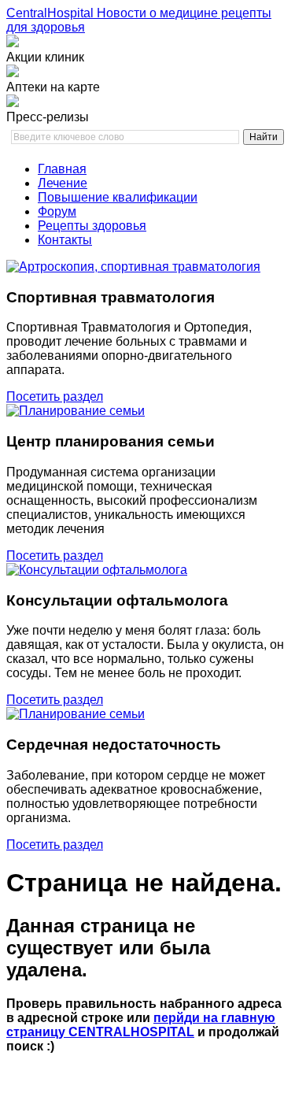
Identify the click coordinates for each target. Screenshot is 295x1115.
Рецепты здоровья (92, 225)
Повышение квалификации (117, 197)
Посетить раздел (54, 396)
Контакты (65, 239)
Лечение (62, 183)
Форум (57, 211)
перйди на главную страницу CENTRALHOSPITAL (140, 1025)
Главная (62, 169)
